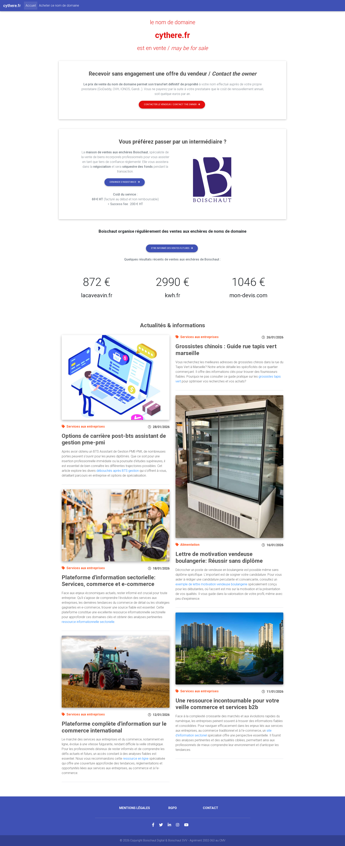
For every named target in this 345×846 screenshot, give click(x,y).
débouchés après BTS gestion (117, 471)
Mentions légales (134, 808)
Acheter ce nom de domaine (59, 5)
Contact (210, 808)
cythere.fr (172, 35)
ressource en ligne (136, 758)
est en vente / (172, 48)
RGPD (172, 808)
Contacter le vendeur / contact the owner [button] (170, 104)
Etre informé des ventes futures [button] (170, 248)
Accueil (31, 5)
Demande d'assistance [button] (123, 182)
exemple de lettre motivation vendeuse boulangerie (211, 584)
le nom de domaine (172, 22)
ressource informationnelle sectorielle (88, 622)
